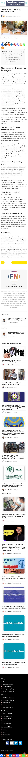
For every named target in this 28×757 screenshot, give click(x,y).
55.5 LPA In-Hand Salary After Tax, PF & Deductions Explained (13, 635)
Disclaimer (5, 737)
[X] (5, 44)
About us (5, 730)
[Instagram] (12, 743)
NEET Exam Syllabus (8, 697)
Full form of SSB (7, 718)
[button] (2, 3)
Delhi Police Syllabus (8, 707)
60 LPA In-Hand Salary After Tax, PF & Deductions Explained (13, 663)
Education (16, 343)
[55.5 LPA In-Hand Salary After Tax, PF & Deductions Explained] (14, 623)
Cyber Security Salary (8, 684)
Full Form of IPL (7, 723)
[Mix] (21, 44)
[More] (2, 47)
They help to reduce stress (10, 61)
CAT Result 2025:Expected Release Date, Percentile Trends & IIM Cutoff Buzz (13, 578)
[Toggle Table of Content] (21, 51)
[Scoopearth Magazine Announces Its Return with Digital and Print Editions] (14, 595)
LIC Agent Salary (7, 686)
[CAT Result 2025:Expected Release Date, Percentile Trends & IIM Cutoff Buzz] (14, 565)
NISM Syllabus (6, 702)
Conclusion (7, 63)
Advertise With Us (7, 739)
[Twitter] (20, 743)
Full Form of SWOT (8, 716)
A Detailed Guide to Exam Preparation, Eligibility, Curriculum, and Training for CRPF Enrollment (13, 457)
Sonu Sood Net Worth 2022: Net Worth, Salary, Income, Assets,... (16, 333)
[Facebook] (2, 44)
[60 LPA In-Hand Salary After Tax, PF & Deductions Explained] (14, 651)
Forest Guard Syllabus (8, 700)
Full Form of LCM (7, 721)
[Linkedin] (11, 44)
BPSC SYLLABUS (7, 705)
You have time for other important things (14, 55)
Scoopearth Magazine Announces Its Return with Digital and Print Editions (14, 607)
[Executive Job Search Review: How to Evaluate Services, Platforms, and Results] (14, 504)
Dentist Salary (6, 681)
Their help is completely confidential (13, 59)
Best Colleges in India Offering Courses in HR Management (11, 361)
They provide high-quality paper (12, 57)
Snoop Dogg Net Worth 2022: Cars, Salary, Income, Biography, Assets (17, 319)
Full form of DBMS (7, 713)
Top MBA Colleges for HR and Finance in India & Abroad (11, 383)
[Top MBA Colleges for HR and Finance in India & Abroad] (14, 374)
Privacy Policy (6, 734)
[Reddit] (8, 44)
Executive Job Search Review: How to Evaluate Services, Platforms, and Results (13, 516)
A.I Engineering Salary (8, 689)
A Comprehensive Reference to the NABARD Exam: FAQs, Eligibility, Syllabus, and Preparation (12, 485)
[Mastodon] (17, 44)
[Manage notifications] (24, 753)
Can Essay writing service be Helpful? (12, 54)
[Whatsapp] (24, 44)
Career (4, 732)
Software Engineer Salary (9, 691)
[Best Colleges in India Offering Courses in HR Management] (14, 352)
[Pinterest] (14, 44)
